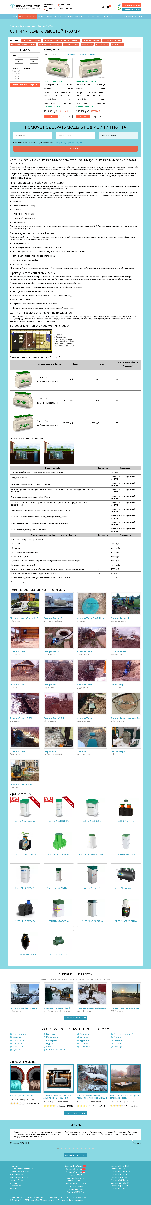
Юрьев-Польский (55, 1049)
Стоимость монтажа (53, 106)
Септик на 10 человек (112, 40)
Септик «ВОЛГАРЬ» (120, 1180)
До (28, 61)
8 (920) (79, 1197)
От (13, 61)
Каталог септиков (29, 16)
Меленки (17, 1043)
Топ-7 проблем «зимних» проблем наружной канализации (92, 1096)
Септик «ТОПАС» (75, 1189)
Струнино (85, 1046)
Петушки (84, 1043)
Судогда (117, 1046)
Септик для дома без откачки (23, 44)
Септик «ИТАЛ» (118, 1188)
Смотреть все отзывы (75, 1155)
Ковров (117, 1037)
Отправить (75, 149)
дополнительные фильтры (25, 85)
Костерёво (51, 1040)
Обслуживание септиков (47, 16)
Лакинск (117, 1040)
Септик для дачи (71, 44)
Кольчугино (19, 1040)
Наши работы (109, 16)
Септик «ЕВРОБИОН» (120, 1166)
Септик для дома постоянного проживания (61, 40)
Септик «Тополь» (119, 1177)
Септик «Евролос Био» (75, 1183)
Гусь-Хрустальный (123, 1034)
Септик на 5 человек (91, 40)
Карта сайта (52, 1200)
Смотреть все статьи (75, 1113)
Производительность (87, 54)
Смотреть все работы (75, 1018)
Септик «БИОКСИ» (75, 1192)
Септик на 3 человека (31, 40)
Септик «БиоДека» (73, 1166)
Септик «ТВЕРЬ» (75, 1186)
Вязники (50, 1034)
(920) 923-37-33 (65, 5)
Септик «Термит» (119, 1174)
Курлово (84, 1040)
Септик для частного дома (50, 44)
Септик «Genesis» (74, 1172)
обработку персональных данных (70, 142)
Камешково (19, 1037)
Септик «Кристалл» (120, 1185)
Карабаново (52, 1037)
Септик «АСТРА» (118, 1168)
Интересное (128, 16)
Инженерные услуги (65, 16)
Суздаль (17, 1049)
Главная (14, 16)
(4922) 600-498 (49, 5)
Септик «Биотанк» (75, 1178)
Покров (117, 1043)
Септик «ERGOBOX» (75, 1180)
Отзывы (119, 16)
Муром (50, 1043)
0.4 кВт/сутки (117, 44)
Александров (19, 1034)
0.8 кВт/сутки (87, 44)
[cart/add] (51, 116)
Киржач (84, 1037)
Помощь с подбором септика (131, 9)
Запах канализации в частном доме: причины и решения (57, 1096)
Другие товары (80, 16)
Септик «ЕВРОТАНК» (120, 1183)
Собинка (50, 1046)
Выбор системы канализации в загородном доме (124, 1096)
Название (71, 54)
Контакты (139, 16)
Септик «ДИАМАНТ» (120, 1171)
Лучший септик (102, 44)
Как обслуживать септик (21, 1095)
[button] (58, 1148)
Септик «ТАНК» (75, 1175)
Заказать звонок (131, 5)
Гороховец (85, 1034)
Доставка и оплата (95, 16)
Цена (62, 54)
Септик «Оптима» (73, 1169)
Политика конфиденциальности (70, 1200)
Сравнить (66, 116)
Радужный (18, 1046)
